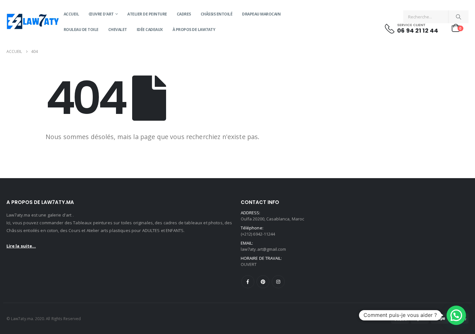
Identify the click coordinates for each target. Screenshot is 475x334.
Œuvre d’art (101, 14)
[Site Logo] (32, 22)
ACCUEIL (71, 14)
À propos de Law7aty (194, 29)
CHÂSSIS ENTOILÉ (217, 14)
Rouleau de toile (81, 29)
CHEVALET (117, 29)
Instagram (278, 281)
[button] (456, 315)
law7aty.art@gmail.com (263, 249)
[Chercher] (459, 16)
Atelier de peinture (147, 14)
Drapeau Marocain (261, 14)
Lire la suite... (21, 246)
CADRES (184, 14)
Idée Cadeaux (150, 29)
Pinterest (263, 281)
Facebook (247, 281)
